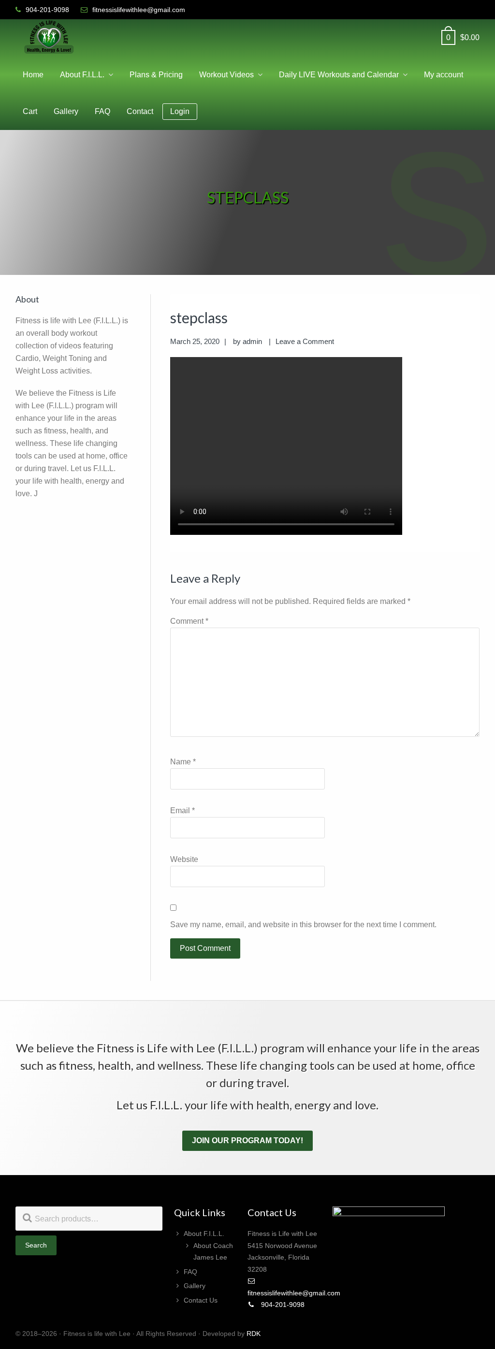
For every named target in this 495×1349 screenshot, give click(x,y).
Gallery (194, 1286)
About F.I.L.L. (204, 1233)
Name (183, 762)
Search (36, 1245)
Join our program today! (247, 1140)
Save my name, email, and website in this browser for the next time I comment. (303, 924)
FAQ (190, 1272)
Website (184, 859)
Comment (189, 621)
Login (179, 111)
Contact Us (201, 1300)
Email (182, 810)
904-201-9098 (282, 1304)
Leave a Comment (305, 341)
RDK (254, 1333)
